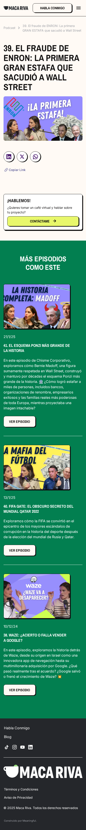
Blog (7, 737)
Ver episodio (19, 421)
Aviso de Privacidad (18, 797)
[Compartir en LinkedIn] (8, 158)
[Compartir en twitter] (22, 158)
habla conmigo (52, 8)
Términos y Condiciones (21, 789)
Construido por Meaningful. (20, 820)
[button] (78, 8)
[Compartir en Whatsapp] (35, 158)
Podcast (9, 28)
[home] (16, 8)
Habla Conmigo (17, 728)
